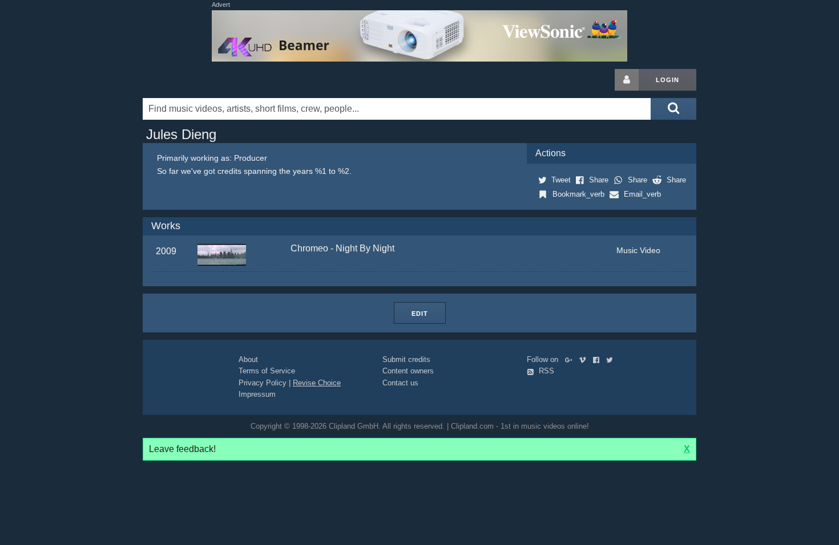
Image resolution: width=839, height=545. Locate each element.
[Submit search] (673, 109)
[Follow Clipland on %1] (571, 359)
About (248, 359)
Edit (420, 313)
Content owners (408, 371)
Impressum (257, 394)
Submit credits (406, 359)
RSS (545, 371)
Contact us (400, 383)
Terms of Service (267, 371)
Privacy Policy (263, 383)
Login (667, 79)
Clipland (203, 80)
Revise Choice (317, 383)
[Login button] (627, 80)
